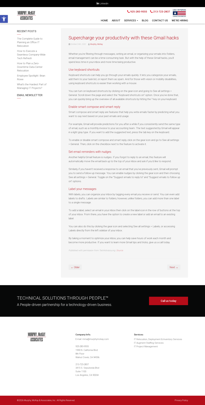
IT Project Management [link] (146, 346)
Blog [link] (145, 20)
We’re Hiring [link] (180, 20)
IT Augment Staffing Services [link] (149, 343)
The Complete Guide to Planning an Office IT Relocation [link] (29, 42)
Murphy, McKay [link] (96, 44)
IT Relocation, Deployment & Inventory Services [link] (158, 339)
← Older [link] (75, 267)
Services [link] (130, 20)
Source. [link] (119, 250)
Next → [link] (174, 267)
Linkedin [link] (103, 3)
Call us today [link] (168, 300)
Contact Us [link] (160, 20)
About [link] (116, 20)
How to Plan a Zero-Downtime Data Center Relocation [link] (29, 67)
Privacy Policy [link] (181, 400)
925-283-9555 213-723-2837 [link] (150, 11)
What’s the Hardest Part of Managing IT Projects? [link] (32, 86)
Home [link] (104, 20)
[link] (4, 19)
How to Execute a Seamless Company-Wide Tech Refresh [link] (31, 54)
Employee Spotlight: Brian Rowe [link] (31, 77)
